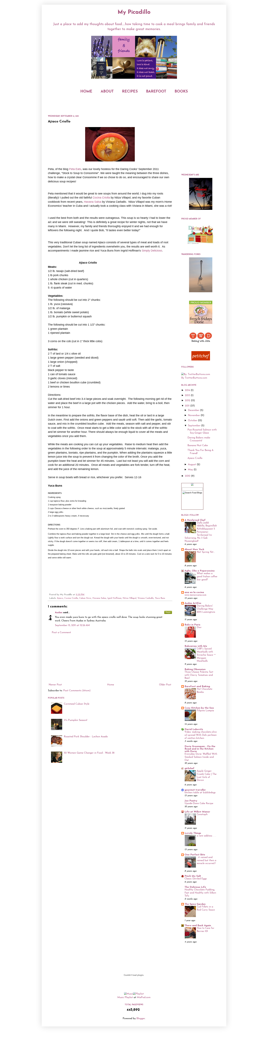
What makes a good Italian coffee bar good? (207, 576)
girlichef (189, 768)
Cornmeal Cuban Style (76, 704)
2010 (188, 476)
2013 (188, 395)
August (192, 464)
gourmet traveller (195, 790)
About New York (194, 549)
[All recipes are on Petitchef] (200, 360)
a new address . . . (206, 836)
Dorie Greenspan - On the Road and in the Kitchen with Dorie (200, 749)
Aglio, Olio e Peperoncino (200, 571)
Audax (58, 612)
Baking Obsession (195, 669)
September (194, 425)
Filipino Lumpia (205, 711)
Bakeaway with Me (196, 646)
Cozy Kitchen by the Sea (199, 708)
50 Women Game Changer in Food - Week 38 (89, 753)
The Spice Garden (195, 904)
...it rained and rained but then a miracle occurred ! (206, 860)
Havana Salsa (99, 598)
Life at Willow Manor (197, 812)
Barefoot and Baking (197, 686)
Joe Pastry (191, 801)
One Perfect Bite (195, 855)
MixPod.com (143, 997)
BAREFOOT (156, 91)
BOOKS (181, 91)
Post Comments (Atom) (77, 690)
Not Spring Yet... (206, 552)
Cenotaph (202, 814)
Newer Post (55, 685)
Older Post (165, 685)
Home (110, 685)
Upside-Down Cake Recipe (199, 803)
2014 (188, 390)
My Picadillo (134, 12)
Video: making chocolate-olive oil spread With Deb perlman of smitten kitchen (201, 735)
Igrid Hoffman (114, 598)
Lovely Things (193, 833)
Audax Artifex (193, 603)
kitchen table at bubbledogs (200, 793)
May (191, 469)
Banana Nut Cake (198, 445)
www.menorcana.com (195, 595)
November (194, 415)
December (194, 410)
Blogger (140, 1018)
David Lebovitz (194, 729)
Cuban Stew (85, 598)
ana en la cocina (194, 592)
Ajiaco (60, 598)
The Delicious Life (195, 887)
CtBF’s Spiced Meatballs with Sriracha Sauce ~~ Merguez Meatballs (206, 655)
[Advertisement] (110, 658)
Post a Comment (61, 632)
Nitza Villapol (129, 598)
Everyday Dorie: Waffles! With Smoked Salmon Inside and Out (201, 757)
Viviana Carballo (146, 598)
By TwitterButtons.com (194, 378)
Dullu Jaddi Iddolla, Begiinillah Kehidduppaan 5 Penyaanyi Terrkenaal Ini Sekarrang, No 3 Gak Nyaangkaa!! (201, 532)
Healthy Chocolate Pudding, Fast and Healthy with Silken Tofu (200, 893)
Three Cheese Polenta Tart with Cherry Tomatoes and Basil (199, 675)
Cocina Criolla (71, 598)
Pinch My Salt (193, 876)
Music (120, 997)
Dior (199, 627)
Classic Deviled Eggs (196, 879)
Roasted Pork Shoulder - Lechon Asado (86, 736)
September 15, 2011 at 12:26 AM (72, 625)
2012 (188, 400)
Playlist (129, 997)
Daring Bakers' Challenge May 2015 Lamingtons (206, 609)
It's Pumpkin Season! (75, 720)
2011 (187, 406)
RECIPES (130, 91)
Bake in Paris (192, 625)
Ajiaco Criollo (195, 458)
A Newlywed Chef (195, 520)
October (193, 420)
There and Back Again (198, 925)
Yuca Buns (160, 598)
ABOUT (107, 91)
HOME (86, 91)
